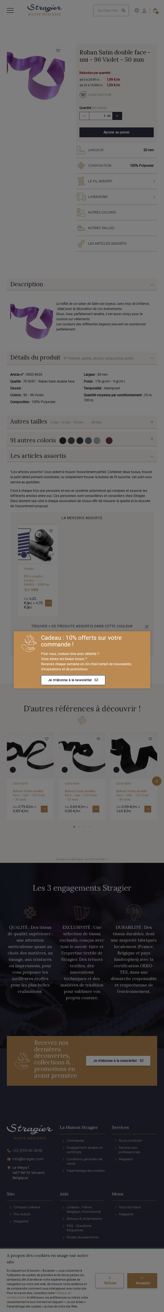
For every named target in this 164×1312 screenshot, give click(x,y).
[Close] (146, 626)
